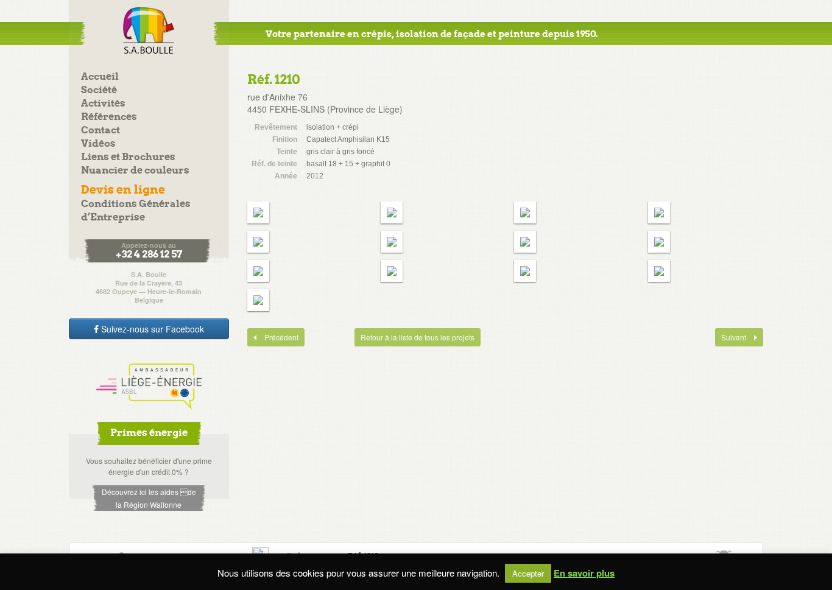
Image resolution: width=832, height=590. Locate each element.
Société (99, 90)
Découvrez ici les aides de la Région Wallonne (149, 498)
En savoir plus (584, 573)
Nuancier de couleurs (135, 171)
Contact (100, 130)
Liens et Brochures (128, 157)
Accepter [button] (528, 573)
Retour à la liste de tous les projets (417, 337)
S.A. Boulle (149, 30)
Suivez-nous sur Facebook (151, 329)
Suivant (731, 337)
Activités (103, 104)
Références (109, 117)
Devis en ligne (123, 190)
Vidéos (98, 144)
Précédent (272, 337)
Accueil (100, 77)
